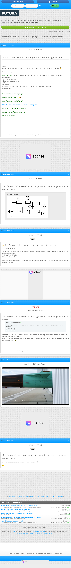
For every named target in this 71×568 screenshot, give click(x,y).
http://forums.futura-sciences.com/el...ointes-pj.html (20, 105)
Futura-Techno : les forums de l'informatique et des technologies (31, 20)
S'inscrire (53, 2)
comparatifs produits (38, 532)
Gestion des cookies (31, 553)
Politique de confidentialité (45, 553)
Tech (14, 532)
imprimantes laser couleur (25, 533)
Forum (7, 20)
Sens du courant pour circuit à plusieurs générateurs (17, 513)
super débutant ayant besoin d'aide (12, 521)
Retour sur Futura (17, 2)
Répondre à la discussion (35, 27)
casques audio (38, 533)
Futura (10, 553)
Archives (16, 553)
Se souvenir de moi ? (45, 6)
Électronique (57, 20)
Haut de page (58, 553)
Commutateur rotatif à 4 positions (18, 496)
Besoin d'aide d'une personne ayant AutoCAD (15, 509)
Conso (22, 553)
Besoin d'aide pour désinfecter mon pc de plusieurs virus (19, 506)
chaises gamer (48, 533)
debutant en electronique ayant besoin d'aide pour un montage (21, 517)
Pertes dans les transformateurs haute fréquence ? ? (46, 496)
